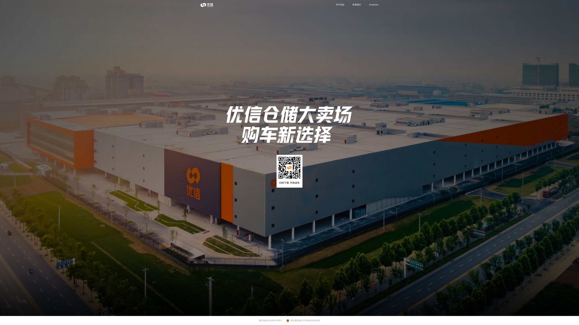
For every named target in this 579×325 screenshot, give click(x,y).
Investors (373, 4)
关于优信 (340, 4)
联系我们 (357, 4)
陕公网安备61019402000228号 (305, 320)
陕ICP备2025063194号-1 (271, 320)
